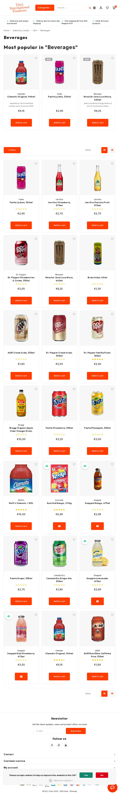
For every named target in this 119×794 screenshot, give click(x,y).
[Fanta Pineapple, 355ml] (97, 403)
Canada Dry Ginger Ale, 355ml (59, 580)
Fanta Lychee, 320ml (59, 96)
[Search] (90, 8)
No (102, 775)
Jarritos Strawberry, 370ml (59, 204)
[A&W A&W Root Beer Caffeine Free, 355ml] (97, 628)
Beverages (45, 30)
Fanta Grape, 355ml (21, 578)
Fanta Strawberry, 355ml (59, 428)
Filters (13, 150)
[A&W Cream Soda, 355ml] (21, 328)
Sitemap (73, 791)
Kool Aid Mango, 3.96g (59, 503)
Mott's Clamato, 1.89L (21, 503)
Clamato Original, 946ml (21, 96)
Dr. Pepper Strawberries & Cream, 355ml (21, 279)
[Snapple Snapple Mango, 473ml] (97, 478)
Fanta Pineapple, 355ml (97, 428)
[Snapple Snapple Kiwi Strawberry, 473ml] (21, 628)
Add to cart (21, 122)
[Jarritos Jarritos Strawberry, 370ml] (59, 177)
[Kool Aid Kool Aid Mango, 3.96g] (59, 478)
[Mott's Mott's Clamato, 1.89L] (21, 478)
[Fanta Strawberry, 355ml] (59, 403)
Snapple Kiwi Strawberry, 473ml (21, 655)
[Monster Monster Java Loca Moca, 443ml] (59, 252)
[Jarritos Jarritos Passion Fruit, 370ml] (97, 177)
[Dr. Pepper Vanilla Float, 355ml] (97, 328)
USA (35, 30)
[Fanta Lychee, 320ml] (59, 72)
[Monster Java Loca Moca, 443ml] (97, 72)
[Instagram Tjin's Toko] (59, 745)
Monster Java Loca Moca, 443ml (98, 98)
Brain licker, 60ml (97, 277)
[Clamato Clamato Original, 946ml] (59, 628)
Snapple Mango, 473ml (97, 503)
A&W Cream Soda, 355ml (21, 352)
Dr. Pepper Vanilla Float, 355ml (97, 354)
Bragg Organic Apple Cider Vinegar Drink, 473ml (21, 430)
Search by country (21, 30)
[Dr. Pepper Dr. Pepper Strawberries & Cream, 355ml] (21, 252)
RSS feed (64, 791)
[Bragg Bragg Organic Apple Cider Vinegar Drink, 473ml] (21, 403)
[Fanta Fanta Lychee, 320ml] (21, 177)
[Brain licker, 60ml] (97, 252)
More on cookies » (63, 780)
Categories (43, 7)
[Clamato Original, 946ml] (21, 72)
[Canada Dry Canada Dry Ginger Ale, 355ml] (59, 553)
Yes (86, 775)
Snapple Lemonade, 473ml (97, 580)
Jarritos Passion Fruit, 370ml (97, 204)
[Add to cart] (59, 526)
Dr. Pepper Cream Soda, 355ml (59, 354)
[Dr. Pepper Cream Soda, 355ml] (59, 328)
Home (6, 30)
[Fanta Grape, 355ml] (21, 553)
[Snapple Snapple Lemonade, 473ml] (97, 553)
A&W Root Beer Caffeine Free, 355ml (97, 655)
